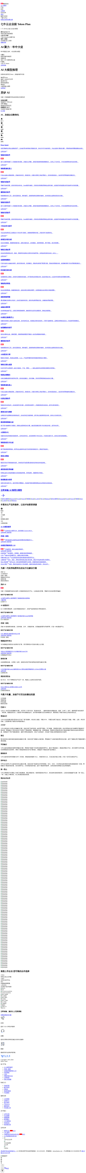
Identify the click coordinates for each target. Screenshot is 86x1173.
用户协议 (6, 1102)
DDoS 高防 (4, 564)
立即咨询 (3, 541)
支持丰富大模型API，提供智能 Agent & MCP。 (19, 530)
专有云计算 (16, 633)
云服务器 (3, 559)
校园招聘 (6, 1117)
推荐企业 (10, 1131)
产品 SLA (7, 1104)
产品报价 (6, 1092)
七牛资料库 (7, 1121)
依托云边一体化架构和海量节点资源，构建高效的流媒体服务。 (28, 562)
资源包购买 (7, 1091)
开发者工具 (7, 1107)
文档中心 (6, 1100)
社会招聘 (6, 1115)
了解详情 (8, 532)
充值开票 (6, 1085)
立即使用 (3, 532)
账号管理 (6, 1087)
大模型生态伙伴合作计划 (14, 1134)
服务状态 (6, 1106)
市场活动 (6, 1123)
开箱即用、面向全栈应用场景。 (14, 549)
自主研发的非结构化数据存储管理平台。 (23, 557)
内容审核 (3, 553)
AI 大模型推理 (8, 1067)
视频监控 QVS (11, 651)
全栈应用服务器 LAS (30, 669)
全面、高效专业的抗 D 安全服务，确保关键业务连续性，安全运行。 (29, 564)
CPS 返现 (6, 1132)
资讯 (2, 14)
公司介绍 (6, 1114)
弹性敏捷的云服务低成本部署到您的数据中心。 (19, 540)
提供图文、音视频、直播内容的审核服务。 (20, 553)
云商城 (3, 11)
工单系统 (6, 1099)
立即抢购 (3, 65)
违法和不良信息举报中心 (8, 1151)
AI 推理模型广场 (14, 598)
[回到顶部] (2, 1171)
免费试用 (3, 1015)
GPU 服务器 (4, 633)
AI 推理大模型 (5, 598)
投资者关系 (7, 1124)
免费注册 (10, 19)
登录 (6, 19)
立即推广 (3, 88)
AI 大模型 (3, 5)
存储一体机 (7, 1069)
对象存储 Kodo (5, 557)
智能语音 (21, 598)
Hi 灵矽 (3, 111)
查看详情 (3, 42)
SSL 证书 (19, 687)
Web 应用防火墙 (41, 669)
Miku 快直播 (4, 562)
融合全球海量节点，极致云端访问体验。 (17, 555)
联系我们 (6, 1119)
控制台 (3, 19)
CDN (2, 555)
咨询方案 (8, 1015)
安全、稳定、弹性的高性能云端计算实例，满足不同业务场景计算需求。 (29, 559)
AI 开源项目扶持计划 (10, 1136)
